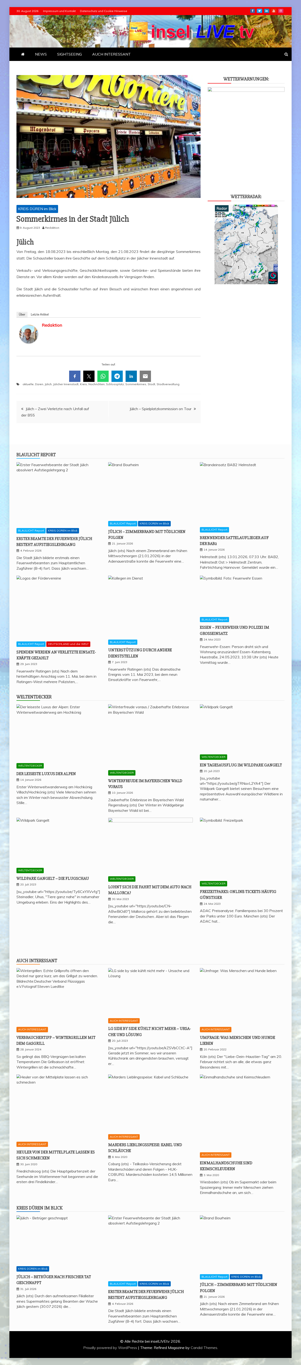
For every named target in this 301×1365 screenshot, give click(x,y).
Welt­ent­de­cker (33, 697)
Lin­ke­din (266, 11)
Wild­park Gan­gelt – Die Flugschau (52, 878)
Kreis (83, 384)
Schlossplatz (115, 384)
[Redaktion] (28, 348)
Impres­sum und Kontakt (59, 11)
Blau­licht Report (36, 455)
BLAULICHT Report (31, 530)
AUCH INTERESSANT (32, 1029)
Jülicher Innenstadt (66, 384)
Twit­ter (259, 11)
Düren (39, 384)
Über (22, 314)
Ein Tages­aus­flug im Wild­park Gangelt (241, 765)
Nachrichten (96, 384)
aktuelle (28, 384)
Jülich (48, 384)
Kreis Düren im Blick (39, 1208)
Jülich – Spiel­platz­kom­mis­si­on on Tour (160, 408)
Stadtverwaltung (168, 384)
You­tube (273, 11)
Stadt (151, 384)
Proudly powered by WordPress (110, 1347)
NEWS (41, 54)
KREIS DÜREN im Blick (37, 208)
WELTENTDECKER (30, 765)
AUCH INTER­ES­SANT (111, 54)
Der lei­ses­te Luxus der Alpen (46, 773)
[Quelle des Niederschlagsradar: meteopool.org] (246, 282)
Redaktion (52, 325)
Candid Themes (204, 1347)
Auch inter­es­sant (36, 961)
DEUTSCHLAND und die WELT (68, 644)
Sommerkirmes (135, 384)
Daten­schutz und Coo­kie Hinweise (103, 11)
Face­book (252, 11)
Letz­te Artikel (40, 314)
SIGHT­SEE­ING (69, 54)
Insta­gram (280, 11)
